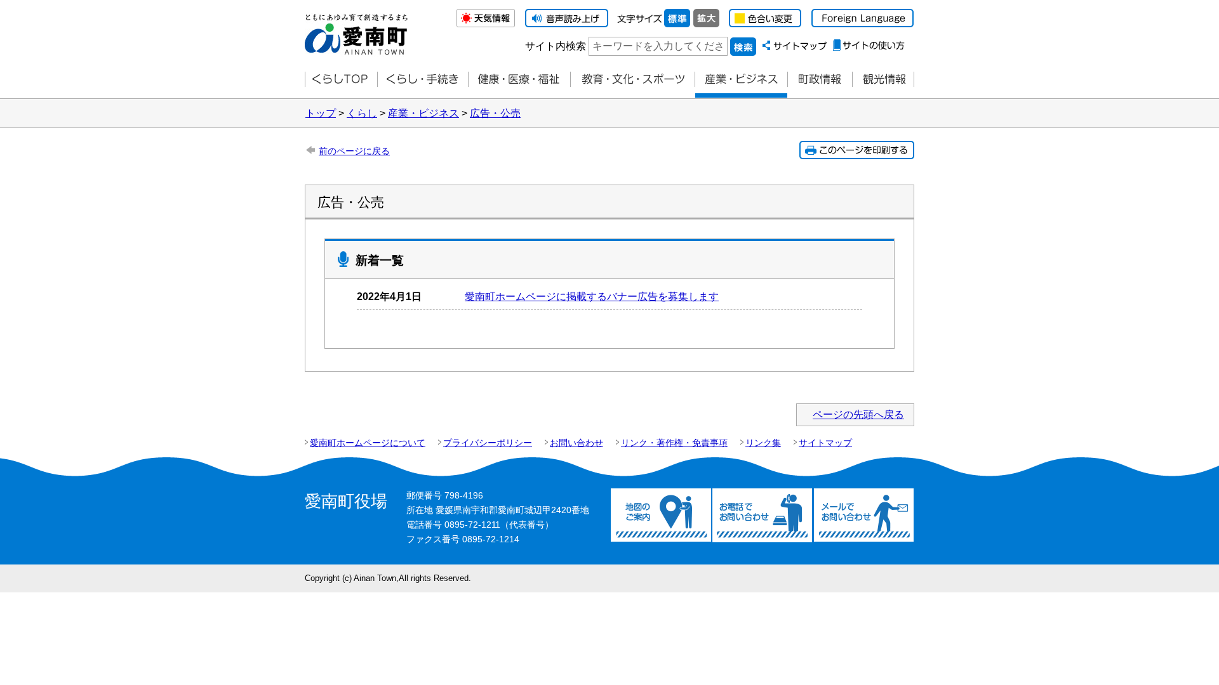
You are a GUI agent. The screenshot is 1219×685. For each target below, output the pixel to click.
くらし (362, 113)
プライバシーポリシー (487, 443)
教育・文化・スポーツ (632, 80)
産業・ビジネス (741, 80)
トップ (320, 113)
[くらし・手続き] (422, 80)
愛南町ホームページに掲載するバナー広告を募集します (592, 296)
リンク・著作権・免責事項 (674, 443)
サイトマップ (825, 443)
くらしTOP (341, 80)
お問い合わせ (576, 443)
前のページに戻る (354, 151)
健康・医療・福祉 (519, 80)
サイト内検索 (555, 46)
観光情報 (883, 80)
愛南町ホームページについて (367, 443)
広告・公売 (495, 113)
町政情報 (819, 80)
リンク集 (763, 443)
